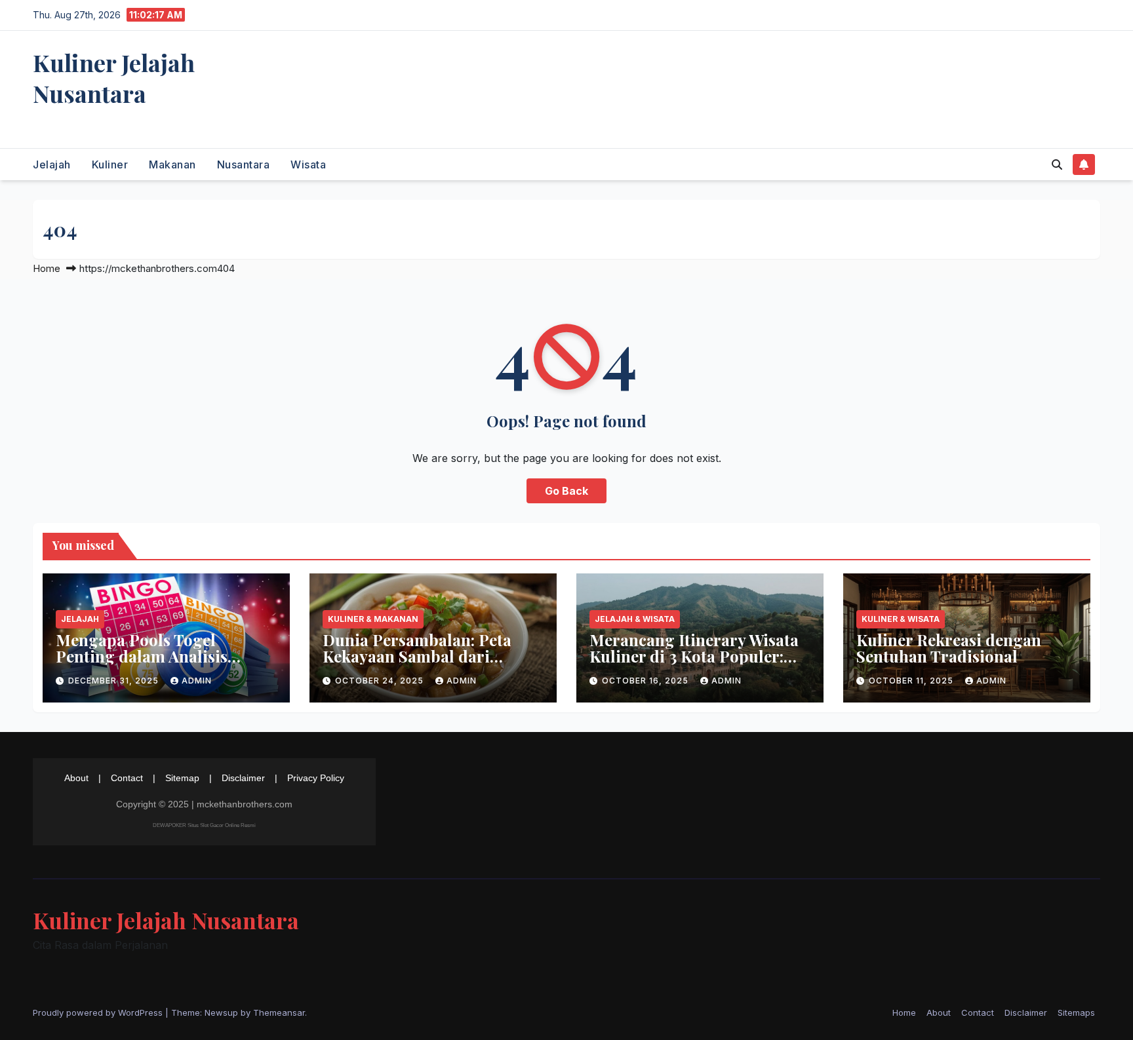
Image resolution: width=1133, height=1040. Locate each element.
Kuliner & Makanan (373, 619)
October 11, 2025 (912, 680)
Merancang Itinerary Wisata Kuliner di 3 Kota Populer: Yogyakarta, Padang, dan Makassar (694, 664)
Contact (127, 778)
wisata (308, 164)
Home (46, 268)
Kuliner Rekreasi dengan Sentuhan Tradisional (948, 647)
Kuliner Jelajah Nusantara (114, 78)
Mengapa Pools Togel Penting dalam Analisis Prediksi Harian (142, 656)
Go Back (566, 490)
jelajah (52, 164)
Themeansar (279, 1012)
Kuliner (110, 164)
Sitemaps (1076, 1012)
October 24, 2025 (380, 680)
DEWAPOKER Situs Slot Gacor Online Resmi (204, 825)
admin (197, 680)
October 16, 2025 (646, 680)
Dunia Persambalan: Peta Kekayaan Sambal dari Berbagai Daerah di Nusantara (417, 664)
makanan (172, 164)
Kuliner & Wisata (901, 619)
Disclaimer (243, 778)
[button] (1057, 164)
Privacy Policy (315, 778)
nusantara (243, 164)
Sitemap (182, 778)
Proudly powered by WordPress (99, 1012)
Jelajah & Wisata (635, 619)
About (76, 778)
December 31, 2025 (114, 680)
